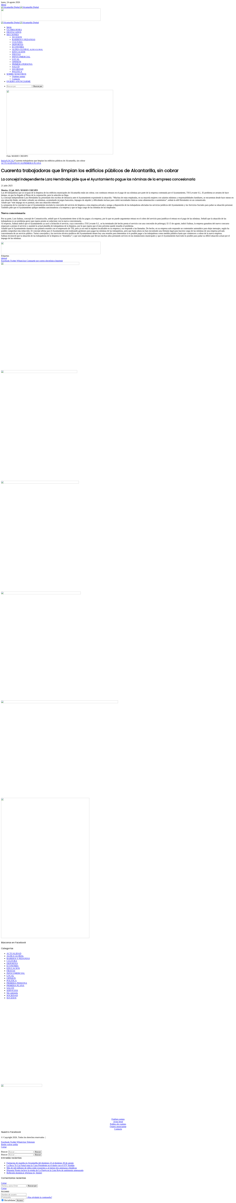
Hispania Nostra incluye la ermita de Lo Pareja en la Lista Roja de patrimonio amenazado (45, 1170)
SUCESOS (17, 37)
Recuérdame (10, 1200)
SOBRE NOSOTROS (16, 74)
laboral (4, 258)
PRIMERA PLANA (32, 163)
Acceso (20, 1200)
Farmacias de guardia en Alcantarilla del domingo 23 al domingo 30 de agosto (40, 1163)
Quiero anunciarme (118, 1126)
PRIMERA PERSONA (22, 64)
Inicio (9, 27)
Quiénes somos (18, 76)
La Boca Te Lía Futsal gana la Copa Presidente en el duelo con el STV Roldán (40, 1165)
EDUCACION (18, 52)
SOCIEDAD (17, 69)
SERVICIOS (12, 990)
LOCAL (16, 59)
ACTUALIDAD (8, 163)
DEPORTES (17, 44)
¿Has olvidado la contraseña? (39, 1197)
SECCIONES (13, 34)
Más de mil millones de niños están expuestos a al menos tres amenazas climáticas (42, 1168)
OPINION (16, 62)
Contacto (16, 79)
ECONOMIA (18, 47)
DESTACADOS (14, 32)
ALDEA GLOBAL (27, 49)
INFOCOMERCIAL (21, 57)
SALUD (16, 66)
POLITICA (17, 71)
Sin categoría (12, 993)
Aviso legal (118, 1121)
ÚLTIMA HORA (14, 29)
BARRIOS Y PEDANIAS (23, 39)
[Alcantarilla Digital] (20, 7)
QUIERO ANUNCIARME (19, 81)
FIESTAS (16, 54)
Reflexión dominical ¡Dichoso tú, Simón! (24, 1173)
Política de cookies (118, 1124)
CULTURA (17, 42)
